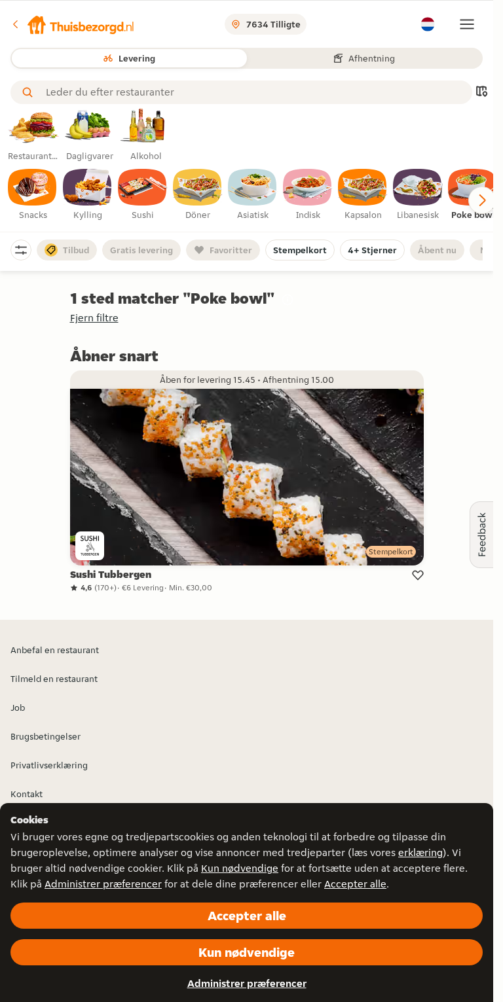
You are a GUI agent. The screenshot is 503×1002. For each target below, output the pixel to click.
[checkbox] (33, 195)
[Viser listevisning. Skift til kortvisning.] (481, 92)
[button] (72, 24)
